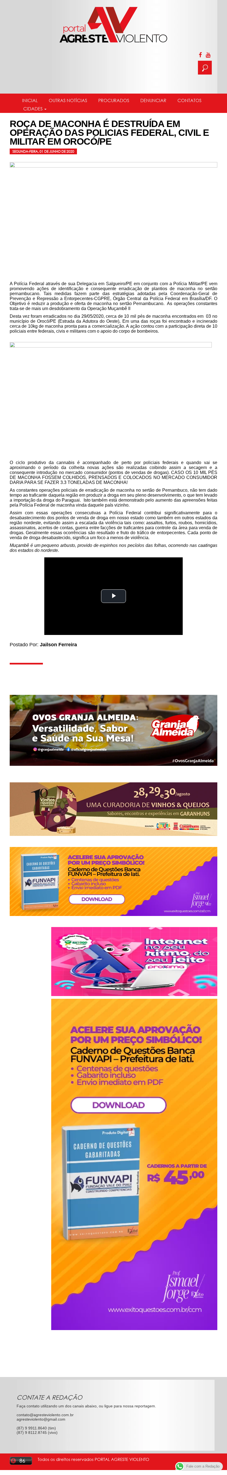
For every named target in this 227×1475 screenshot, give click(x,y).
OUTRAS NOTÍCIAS (68, 100)
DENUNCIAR (153, 100)
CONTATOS (189, 100)
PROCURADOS (113, 100)
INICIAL (30, 100)
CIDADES (33, 109)
